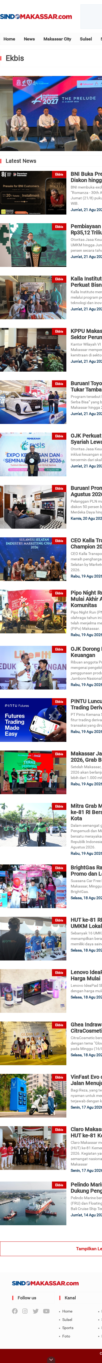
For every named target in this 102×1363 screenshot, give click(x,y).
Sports (67, 1328)
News (29, 39)
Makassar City (57, 39)
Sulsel (86, 39)
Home (9, 39)
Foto (66, 1336)
